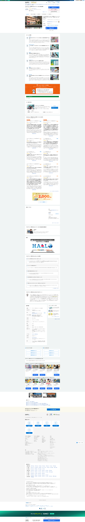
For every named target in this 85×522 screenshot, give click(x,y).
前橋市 (40, 467)
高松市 (36, 473)
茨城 (31, 467)
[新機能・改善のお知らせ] (46, 2)
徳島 (31, 473)
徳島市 (33, 473)
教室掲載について (43, 439)
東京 (50, 467)
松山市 (40, 473)
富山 (35, 470)
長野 (49, 470)
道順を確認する (57, 213)
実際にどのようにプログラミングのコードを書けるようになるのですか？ (37, 283)
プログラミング (26, 441)
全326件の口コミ (34, 8)
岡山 (38, 474)
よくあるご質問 (43, 437)
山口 (46, 474)
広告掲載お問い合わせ (44, 440)
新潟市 (33, 470)
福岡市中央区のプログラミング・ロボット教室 (37, 403)
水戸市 (33, 467)
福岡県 (48, 21)
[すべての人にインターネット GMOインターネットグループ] (80, 0)
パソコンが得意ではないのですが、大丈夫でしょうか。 (34, 258)
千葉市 (48, 467)
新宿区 (52, 467)
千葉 (47, 467)
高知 (42, 473)
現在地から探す (35, 441)
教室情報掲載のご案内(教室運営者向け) (51, 1)
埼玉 (42, 467)
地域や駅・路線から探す (36, 437)
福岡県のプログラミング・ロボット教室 (29, 402)
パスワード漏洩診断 (37, 505)
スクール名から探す (36, 439)
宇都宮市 (37, 467)
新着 (25, 440)
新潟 (31, 470)
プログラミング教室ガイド (27, 437)
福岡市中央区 (50, 21)
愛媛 (38, 473)
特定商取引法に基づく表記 (52, 439)
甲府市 (47, 470)
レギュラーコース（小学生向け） (39, 105)
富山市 (36, 470)
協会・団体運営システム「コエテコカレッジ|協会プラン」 (43, 460)
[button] (41, 21)
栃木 (35, 467)
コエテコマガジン (26, 439)
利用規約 (50, 437)
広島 (42, 474)
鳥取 (31, 474)
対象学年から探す (35, 438)
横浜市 (56, 467)
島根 (35, 474)
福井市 (43, 470)
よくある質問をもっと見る (55, 288)
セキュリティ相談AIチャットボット (46, 505)
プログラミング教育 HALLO (32, 401)
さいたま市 (45, 467)
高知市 (43, 473)
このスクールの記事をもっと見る (55, 316)
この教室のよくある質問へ (80, 442)
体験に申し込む (35, 374)
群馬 (39, 467)
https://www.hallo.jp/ (34, 337)
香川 (35, 473)
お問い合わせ (43, 438)
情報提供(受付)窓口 (43, 441)
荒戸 (52, 21)
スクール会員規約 (51, 438)
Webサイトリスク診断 (41, 505)
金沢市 (40, 470)
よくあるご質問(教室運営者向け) (57, 1)
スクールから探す (27, 401)
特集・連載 (26, 438)
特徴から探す (35, 440)
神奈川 (54, 467)
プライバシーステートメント (52, 440)
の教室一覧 (34, 350)
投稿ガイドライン (51, 441)
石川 (38, 470)
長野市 (51, 470)
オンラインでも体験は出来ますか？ (32, 265)
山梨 (46, 470)
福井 (42, 470)
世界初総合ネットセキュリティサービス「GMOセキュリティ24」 (30, 505)
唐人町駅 (49, 213)
